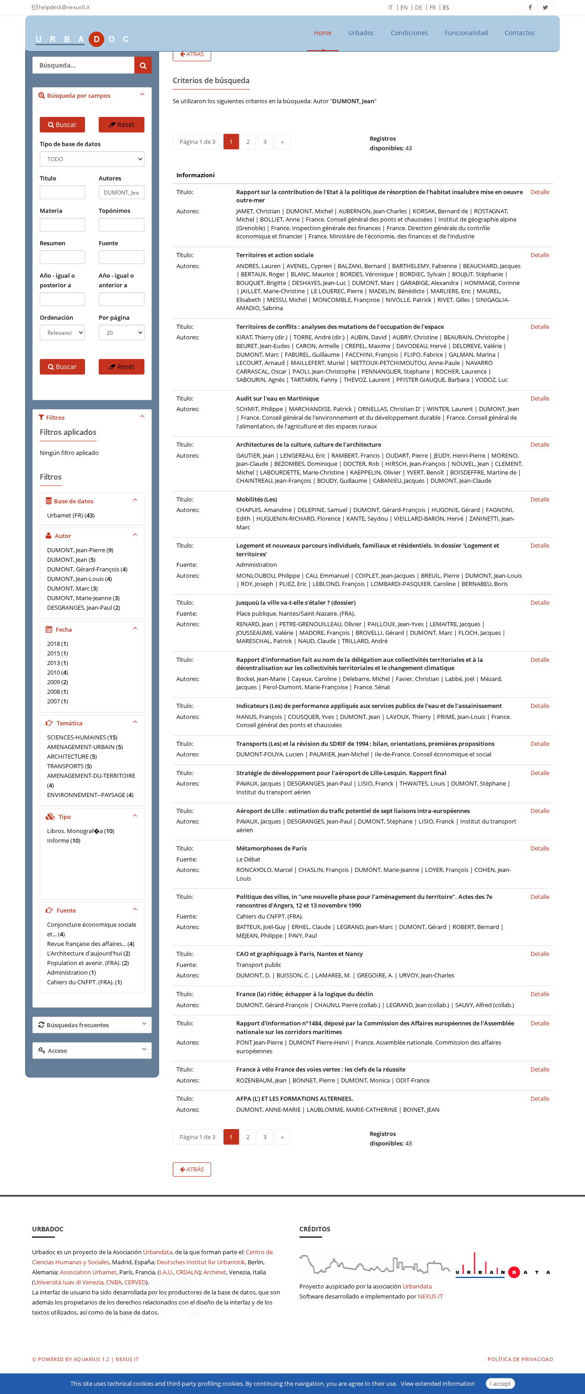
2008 (53, 691)
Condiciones (409, 32)
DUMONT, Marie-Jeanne (79, 598)
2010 (53, 672)
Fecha (63, 629)
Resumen (52, 243)
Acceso (57, 1050)
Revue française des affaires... (86, 944)
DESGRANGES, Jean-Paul (79, 607)
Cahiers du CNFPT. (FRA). (80, 982)
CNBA (114, 1282)
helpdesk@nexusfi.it (63, 7)
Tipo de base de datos (70, 144)
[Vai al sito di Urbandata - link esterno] (426, 1263)
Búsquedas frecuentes (78, 1025)
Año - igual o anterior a (116, 280)
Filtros (55, 417)
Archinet (214, 1272)
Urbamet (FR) (65, 515)
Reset (125, 124)
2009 (53, 682)
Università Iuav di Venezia (68, 1282)
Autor (62, 536)
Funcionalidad (466, 32)
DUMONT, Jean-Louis (75, 579)
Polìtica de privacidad (520, 1359)
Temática (69, 723)
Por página (114, 317)
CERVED (135, 1282)
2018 (53, 643)
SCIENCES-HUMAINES (76, 737)
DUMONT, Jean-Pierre (76, 550)
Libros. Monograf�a (75, 831)
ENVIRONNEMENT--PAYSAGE (86, 795)
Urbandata (157, 1252)
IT (390, 7)
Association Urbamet (88, 1272)
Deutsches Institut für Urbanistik (201, 1262)
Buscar (65, 124)
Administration (67, 972)
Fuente (108, 243)
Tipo (64, 817)
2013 (53, 663)
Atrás (194, 54)
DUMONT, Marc (68, 588)
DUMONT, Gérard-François (83, 569)
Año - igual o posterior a (57, 280)
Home (323, 32)
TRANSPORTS (65, 766)
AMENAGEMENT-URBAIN (81, 747)
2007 (53, 701)
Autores (110, 178)
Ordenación (56, 317)
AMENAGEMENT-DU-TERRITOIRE (91, 775)
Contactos (520, 32)
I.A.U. (166, 1272)
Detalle (540, 192)
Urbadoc (361, 32)
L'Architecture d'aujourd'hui (84, 953)
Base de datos (73, 501)
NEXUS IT (430, 1296)
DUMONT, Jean (67, 559)
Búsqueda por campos (78, 95)
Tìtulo (48, 178)
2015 (53, 653)
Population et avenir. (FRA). (84, 963)
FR (433, 7)
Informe (58, 840)
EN (404, 7)
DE (418, 7)
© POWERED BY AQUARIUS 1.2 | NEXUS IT (85, 1359)
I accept (500, 1383)
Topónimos (114, 210)
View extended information (438, 1383)
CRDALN (187, 1272)
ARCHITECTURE (68, 756)
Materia (51, 210)
